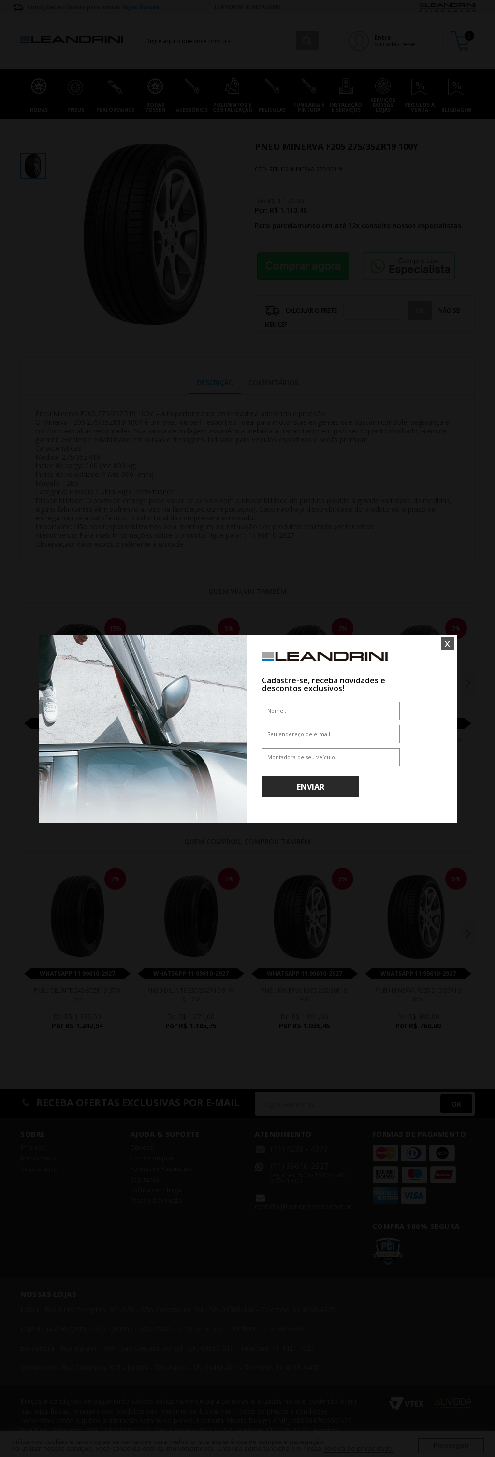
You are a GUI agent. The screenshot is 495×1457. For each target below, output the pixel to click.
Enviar (310, 786)
